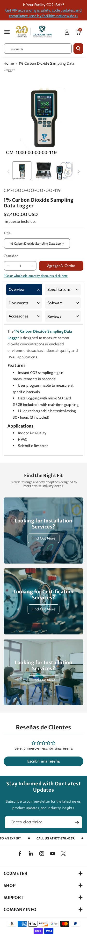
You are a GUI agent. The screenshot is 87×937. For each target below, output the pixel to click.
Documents (19, 303)
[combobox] (37, 48)
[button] (7, 32)
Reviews (54, 316)
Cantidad (11, 256)
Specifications (59, 289)
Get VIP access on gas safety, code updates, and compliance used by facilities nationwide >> (43, 13)
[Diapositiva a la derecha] (78, 172)
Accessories (18, 316)
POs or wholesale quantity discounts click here (36, 276)
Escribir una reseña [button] (43, 761)
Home (9, 63)
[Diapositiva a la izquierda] (8, 172)
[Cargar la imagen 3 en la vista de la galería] (65, 170)
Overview (17, 289)
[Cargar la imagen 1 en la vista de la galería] (22, 170)
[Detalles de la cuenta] (67, 32)
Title (7, 233)
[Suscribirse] (77, 822)
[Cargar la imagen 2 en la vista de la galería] (43, 170)
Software (55, 303)
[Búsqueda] (78, 48)
